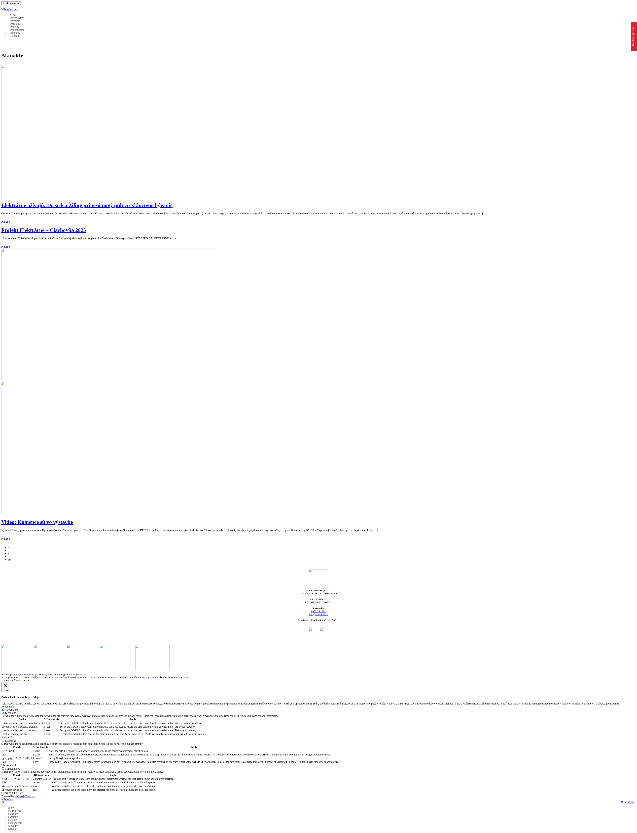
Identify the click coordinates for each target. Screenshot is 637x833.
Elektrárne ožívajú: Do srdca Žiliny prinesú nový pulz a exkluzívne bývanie (87, 205)
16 (9, 559)
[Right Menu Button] (3, 802)
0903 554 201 (318, 611)
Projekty (12, 819)
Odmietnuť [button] (172, 677)
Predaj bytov (14, 810)
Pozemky (13, 816)
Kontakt (14, 35)
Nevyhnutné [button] (7, 706)
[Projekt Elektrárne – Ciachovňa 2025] (109, 380)
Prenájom (13, 813)
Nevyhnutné (11, 709)
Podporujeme (15, 822)
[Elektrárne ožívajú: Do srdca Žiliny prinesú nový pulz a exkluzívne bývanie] (109, 197)
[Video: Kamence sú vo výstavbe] (109, 514)
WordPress (29, 674)
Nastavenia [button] (184, 677)
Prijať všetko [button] (159, 677)
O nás (11, 807)
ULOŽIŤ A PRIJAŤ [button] (12, 793)
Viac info (146, 677)
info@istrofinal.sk (318, 614)
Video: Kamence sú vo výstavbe (37, 522)
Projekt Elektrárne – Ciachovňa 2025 (43, 230)
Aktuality (13, 825)
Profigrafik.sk (79, 674)
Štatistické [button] (6, 737)
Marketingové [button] (8, 765)
